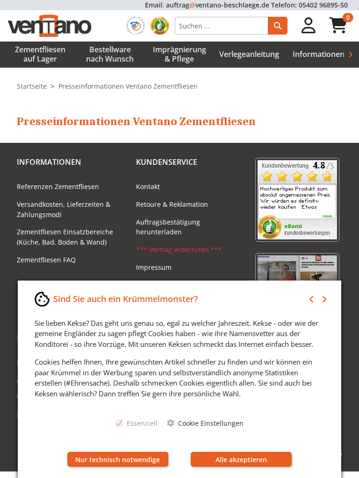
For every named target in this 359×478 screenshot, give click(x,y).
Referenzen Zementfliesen (58, 186)
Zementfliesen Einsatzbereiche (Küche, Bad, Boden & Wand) (65, 236)
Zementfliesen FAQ (46, 259)
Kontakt (148, 186)
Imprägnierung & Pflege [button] (179, 53)
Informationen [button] (319, 54)
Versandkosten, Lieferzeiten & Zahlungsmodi (63, 209)
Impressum (154, 267)
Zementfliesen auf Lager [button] (40, 53)
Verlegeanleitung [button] (249, 54)
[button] (309, 26)
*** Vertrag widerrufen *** (179, 249)
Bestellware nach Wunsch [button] (110, 53)
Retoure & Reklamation (172, 204)
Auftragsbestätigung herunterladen (168, 227)
